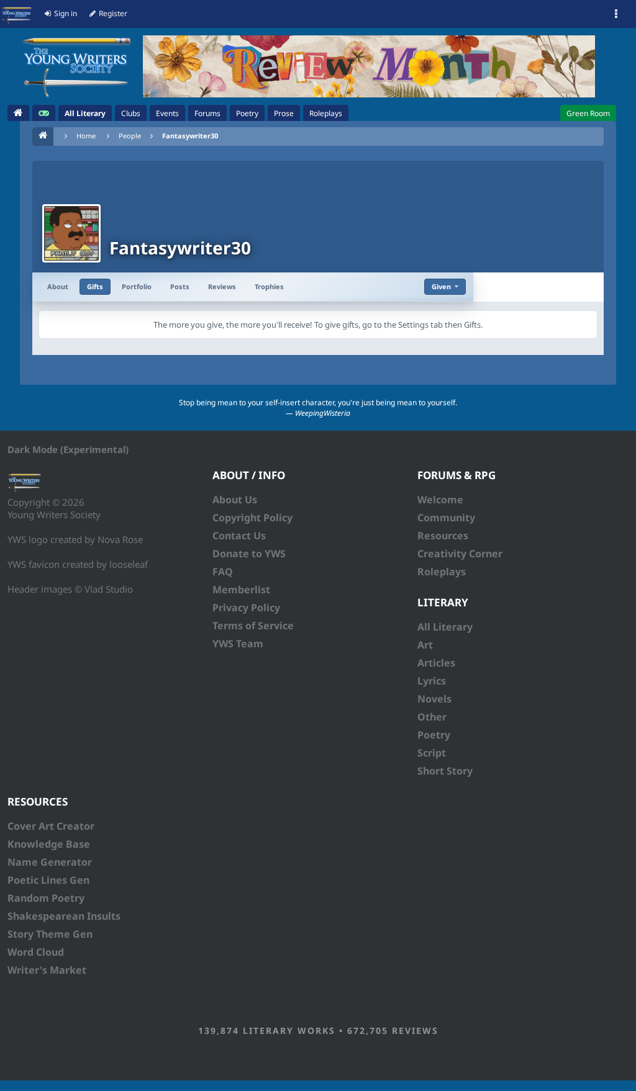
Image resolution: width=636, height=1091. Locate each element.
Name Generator (49, 862)
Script (431, 753)
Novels (434, 699)
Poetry (433, 735)
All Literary (445, 627)
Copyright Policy (252, 517)
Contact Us (239, 535)
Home (86, 135)
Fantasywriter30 (190, 135)
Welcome (440, 499)
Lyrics (431, 681)
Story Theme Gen (50, 934)
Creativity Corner (459, 553)
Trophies (269, 286)
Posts (179, 286)
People (130, 135)
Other (432, 717)
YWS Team (237, 643)
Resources (442, 535)
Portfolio (137, 286)
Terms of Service (253, 625)
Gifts (95, 286)
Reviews (222, 286)
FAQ (222, 571)
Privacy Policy (246, 607)
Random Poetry (45, 898)
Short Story (445, 771)
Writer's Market (46, 970)
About (57, 286)
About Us (234, 499)
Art (425, 645)
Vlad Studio (108, 589)
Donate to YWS (249, 553)
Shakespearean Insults (63, 916)
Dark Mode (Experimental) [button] (68, 449)
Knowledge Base (48, 844)
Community (446, 517)
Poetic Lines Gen (48, 880)
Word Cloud (35, 952)
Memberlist (241, 589)
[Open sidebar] (616, 14)
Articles (436, 663)
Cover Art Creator (50, 826)
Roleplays (441, 571)
